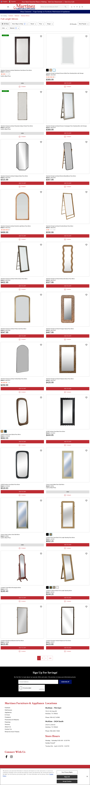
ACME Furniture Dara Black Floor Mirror (55, 431)
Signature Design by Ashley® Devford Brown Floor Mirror (59, 226)
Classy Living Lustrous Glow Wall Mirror (10, 534)
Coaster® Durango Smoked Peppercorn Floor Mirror (58, 640)
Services (7, 724)
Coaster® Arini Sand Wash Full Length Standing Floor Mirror (60, 537)
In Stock (7, 715)
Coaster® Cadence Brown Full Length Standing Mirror (59, 590)
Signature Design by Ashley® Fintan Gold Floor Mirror (13, 328)
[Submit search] (65, 6)
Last (50, 658)
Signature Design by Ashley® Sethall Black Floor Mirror (14, 378)
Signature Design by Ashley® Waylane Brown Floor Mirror (60, 378)
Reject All (67, 776)
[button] (4, 1)
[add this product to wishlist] (41, 36)
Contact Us (8, 729)
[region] (45, 776)
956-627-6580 (55, 717)
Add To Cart (67, 83)
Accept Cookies (67, 781)
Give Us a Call (69, 2)
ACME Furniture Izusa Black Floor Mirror (10, 484)
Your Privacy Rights (67, 772)
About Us (8, 727)
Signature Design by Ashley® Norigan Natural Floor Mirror (60, 328)
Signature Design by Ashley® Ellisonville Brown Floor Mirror (60, 278)
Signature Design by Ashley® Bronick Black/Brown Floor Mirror (61, 176)
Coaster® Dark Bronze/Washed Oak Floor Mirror (12, 640)
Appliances (8, 712)
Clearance (8, 717)
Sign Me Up (65, 682)
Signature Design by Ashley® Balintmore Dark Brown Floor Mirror (16, 70)
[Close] (87, 776)
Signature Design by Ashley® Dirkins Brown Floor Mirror (14, 278)
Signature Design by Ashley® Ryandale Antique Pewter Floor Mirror (17, 126)
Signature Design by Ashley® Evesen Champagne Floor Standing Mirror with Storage (66, 126)
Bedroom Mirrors (25, 15)
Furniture (11, 15)
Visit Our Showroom (55, 2)
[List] (74, 7)
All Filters (6, 24)
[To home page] (24, 6)
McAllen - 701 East (53, 708)
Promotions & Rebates (12, 720)
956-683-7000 (55, 731)
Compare (23, 86)
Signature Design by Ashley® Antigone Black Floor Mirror (14, 176)
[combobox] (19, 24)
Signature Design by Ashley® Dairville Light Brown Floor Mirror (16, 226)
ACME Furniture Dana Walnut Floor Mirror (11, 434)
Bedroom (17, 15)
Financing (7, 722)
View (22, 83)
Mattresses (8, 710)
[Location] (77, 7)
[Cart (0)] (82, 7)
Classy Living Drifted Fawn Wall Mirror (55, 484)
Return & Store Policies (12, 732)
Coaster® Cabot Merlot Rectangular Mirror (11, 587)
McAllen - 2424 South (54, 721)
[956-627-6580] (80, 7)
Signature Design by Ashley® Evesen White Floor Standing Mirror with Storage (64, 73)
